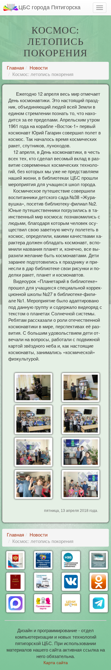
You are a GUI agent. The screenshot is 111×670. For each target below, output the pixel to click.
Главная (15, 67)
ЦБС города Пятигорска (49, 7)
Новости (38, 67)
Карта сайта (55, 662)
